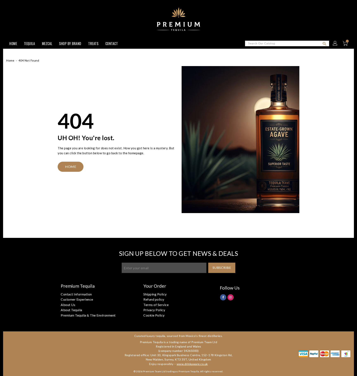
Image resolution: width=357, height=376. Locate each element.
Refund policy (153, 299)
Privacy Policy (154, 310)
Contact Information (76, 294)
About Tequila (71, 310)
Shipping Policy (155, 294)
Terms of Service (156, 305)
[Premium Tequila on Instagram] (230, 297)
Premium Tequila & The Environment (88, 315)
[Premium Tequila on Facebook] (223, 297)
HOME (70, 166)
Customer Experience (77, 299)
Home (10, 60)
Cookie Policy (154, 315)
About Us (68, 305)
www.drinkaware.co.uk (192, 364)
